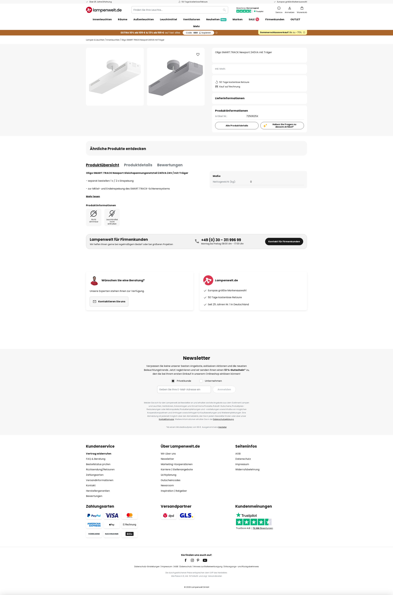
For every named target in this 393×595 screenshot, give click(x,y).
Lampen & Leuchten (95, 40)
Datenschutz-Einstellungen (147, 566)
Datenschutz (243, 459)
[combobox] (180, 9)
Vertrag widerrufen (98, 453)
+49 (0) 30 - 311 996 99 (221, 239)
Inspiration (167, 491)
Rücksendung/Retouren (100, 469)
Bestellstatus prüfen (98, 464)
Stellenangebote (183, 469)
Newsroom (167, 485)
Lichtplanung (168, 475)
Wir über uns (168, 453)
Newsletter (167, 459)
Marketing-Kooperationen (177, 464)
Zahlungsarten (94, 475)
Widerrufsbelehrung (247, 469)
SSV (198, 32)
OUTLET (295, 19)
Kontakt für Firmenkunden (284, 241)
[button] (198, 54)
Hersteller (222, 427)
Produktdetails (138, 165)
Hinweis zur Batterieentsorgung (208, 566)
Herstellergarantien (98, 491)
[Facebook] (187, 560)
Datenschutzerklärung (223, 419)
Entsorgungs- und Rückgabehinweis (241, 566)
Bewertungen (170, 165)
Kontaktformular (166, 419)
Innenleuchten (113, 40)
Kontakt (91, 485)
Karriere (166, 469)
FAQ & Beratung (95, 459)
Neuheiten (216, 19)
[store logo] (104, 10)
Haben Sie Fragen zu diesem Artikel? (284, 126)
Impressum (242, 464)
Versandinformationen (99, 480)
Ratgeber (181, 491)
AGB (238, 453)
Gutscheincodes (170, 480)
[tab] (102, 165)
